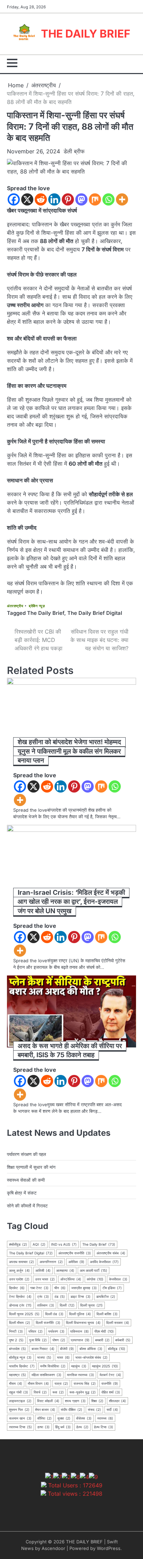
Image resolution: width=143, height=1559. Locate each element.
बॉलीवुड (116, 1349)
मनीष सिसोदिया (53, 1366)
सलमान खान (20, 1418)
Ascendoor (53, 1548)
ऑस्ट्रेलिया (70, 1279)
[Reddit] (41, 199)
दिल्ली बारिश (107, 1314)
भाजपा (44, 1357)
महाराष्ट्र (17, 1375)
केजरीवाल (118, 1279)
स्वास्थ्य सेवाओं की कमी (26, 1180)
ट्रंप (43, 1296)
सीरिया (44, 1418)
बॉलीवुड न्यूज (20, 1357)
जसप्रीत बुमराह (84, 1288)
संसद (94, 1409)
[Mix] (95, 199)
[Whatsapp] (108, 199)
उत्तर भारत (45, 1279)
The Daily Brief (45, 613)
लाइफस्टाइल (20, 1401)
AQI (39, 1244)
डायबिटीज (105, 1296)
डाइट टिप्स (80, 1296)
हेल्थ (82, 1427)
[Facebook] (14, 199)
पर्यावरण (56, 1331)
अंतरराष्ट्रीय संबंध (110, 1253)
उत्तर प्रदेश (19, 1279)
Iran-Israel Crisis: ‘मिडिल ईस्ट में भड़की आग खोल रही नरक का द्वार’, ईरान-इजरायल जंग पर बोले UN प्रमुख (71, 902)
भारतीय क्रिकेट (22, 1366)
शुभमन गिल (19, 1409)
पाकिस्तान (79, 1331)
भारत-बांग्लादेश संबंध (91, 1357)
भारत (63, 1357)
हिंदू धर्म (63, 1427)
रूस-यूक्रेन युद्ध (82, 1392)
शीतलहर (117, 1401)
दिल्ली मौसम (19, 1322)
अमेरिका (76, 1262)
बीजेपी (67, 1349)
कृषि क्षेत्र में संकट (21, 1193)
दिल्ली (67, 1305)
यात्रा (61, 1383)
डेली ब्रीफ (74, 151)
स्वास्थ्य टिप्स (20, 1427)
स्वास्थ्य (105, 1418)
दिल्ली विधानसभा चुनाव (83, 1322)
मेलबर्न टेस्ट (110, 1375)
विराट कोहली (48, 1401)
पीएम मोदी (104, 1331)
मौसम (15, 1383)
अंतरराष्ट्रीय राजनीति (74, 1253)
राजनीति (109, 1383)
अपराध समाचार (21, 1262)
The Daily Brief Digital (94, 613)
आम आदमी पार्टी (93, 1270)
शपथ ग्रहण (75, 1401)
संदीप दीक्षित (71, 1409)
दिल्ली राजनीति (48, 1322)
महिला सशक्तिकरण (46, 1375)
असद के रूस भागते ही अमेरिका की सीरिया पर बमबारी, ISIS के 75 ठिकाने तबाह (70, 1050)
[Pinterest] (68, 199)
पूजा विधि (38, 1340)
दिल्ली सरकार (117, 1322)
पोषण (58, 1340)
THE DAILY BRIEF (85, 33)
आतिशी (43, 1270)
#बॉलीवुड (18, 1244)
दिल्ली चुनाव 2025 (24, 1314)
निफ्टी (16, 1331)
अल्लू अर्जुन (19, 1270)
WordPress (108, 1548)
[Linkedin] (54, 199)
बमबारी (102, 1340)
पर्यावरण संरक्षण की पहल (26, 1154)
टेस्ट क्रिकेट (20, 1296)
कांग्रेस (95, 1279)
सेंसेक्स (84, 1418)
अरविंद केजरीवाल (104, 1262)
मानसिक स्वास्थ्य (80, 1375)
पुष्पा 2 (16, 1340)
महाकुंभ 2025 (105, 1366)
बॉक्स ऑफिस (90, 1349)
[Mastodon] (81, 199)
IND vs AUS (64, 1244)
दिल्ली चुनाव (91, 1305)
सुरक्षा (63, 1418)
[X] (27, 199)
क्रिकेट (17, 1288)
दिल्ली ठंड (54, 1314)
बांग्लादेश (17, 1349)
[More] (122, 199)
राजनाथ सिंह (85, 1383)
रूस (58, 1392)
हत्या (43, 1427)
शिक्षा (97, 1401)
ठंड (59, 1296)
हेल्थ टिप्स (103, 1427)
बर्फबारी (123, 1340)
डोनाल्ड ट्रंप (20, 1305)
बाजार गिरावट (43, 1349)
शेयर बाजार (45, 1409)
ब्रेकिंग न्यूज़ (37, 606)
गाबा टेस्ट (39, 1288)
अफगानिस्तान (51, 1262)
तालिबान (45, 1305)
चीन (60, 1288)
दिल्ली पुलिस (80, 1314)
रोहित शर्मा (110, 1392)
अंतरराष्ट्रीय (15, 606)
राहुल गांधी (18, 1392)
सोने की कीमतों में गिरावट (27, 1205)
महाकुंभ (78, 1366)
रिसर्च (40, 1392)
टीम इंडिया (112, 1288)
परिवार (35, 1331)
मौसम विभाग (38, 1383)
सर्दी (112, 1409)
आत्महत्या (65, 1270)
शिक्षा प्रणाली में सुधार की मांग (31, 1167)
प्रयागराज (80, 1340)
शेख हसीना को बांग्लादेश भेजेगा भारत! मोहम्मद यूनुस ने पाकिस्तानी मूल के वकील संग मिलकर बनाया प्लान (69, 751)
